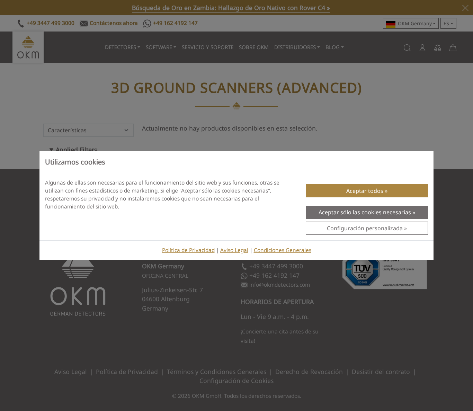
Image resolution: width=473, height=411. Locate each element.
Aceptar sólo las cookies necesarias (365, 212)
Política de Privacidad (188, 250)
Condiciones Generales (282, 250)
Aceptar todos (364, 191)
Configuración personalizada (365, 228)
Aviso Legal (234, 250)
